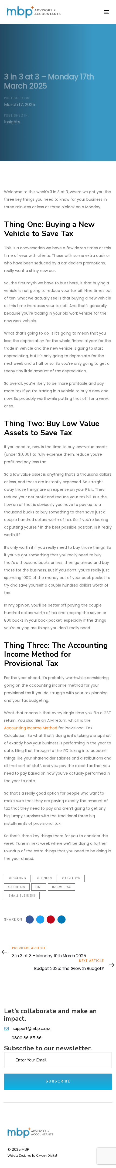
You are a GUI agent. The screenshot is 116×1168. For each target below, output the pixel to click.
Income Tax (61, 887)
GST (39, 887)
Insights (12, 122)
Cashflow (16, 887)
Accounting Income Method (30, 728)
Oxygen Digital (46, 1156)
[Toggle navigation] (92, 12)
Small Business (21, 896)
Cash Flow (71, 878)
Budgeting (17, 878)
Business (44, 878)
